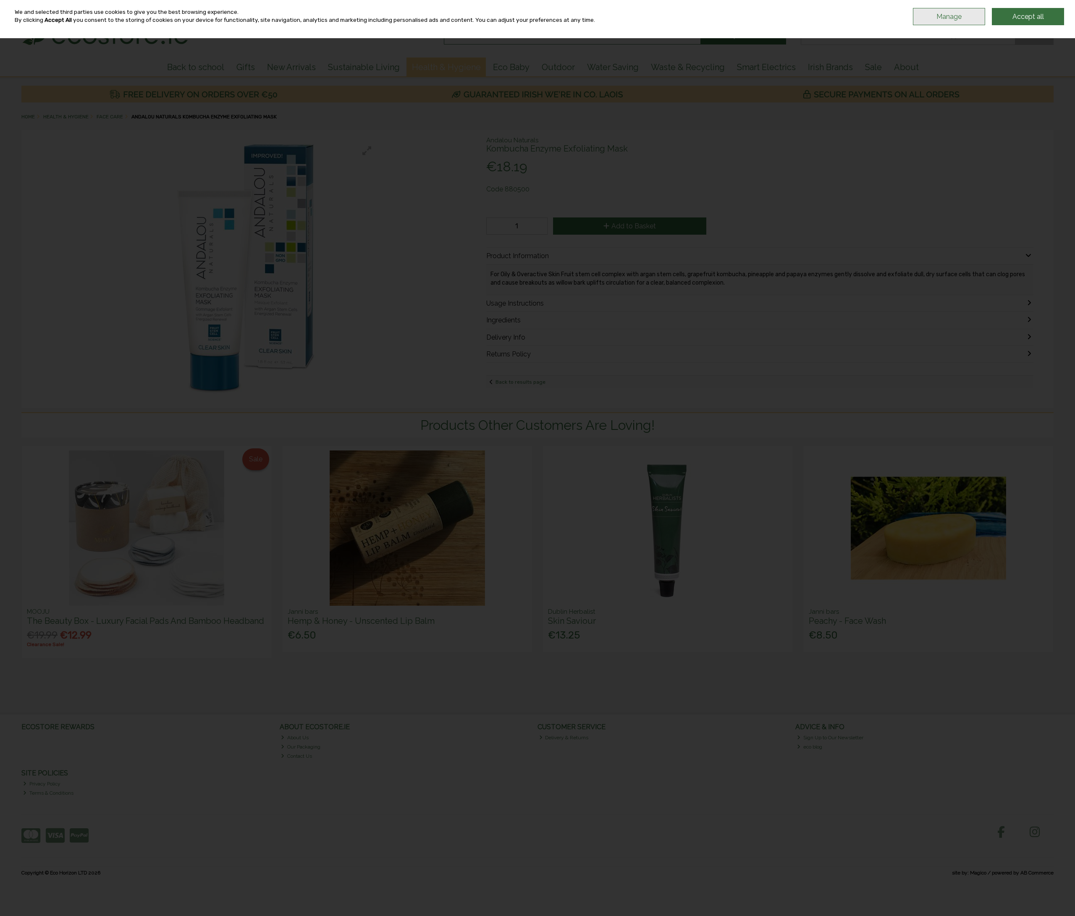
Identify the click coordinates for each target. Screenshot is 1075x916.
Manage (949, 17)
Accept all (1028, 17)
